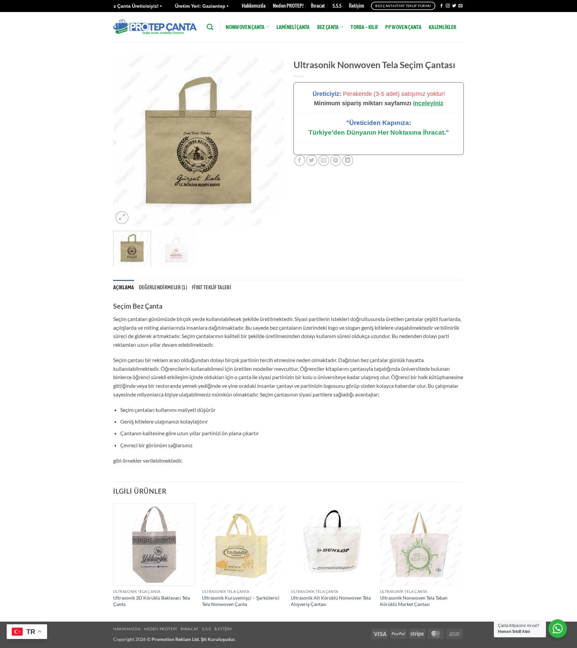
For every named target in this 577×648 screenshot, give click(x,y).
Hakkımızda (253, 6)
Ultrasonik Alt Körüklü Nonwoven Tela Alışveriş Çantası (331, 601)
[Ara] (210, 27)
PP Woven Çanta (403, 27)
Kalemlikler (442, 27)
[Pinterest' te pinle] (335, 160)
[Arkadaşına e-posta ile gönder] (323, 160)
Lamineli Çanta (293, 27)
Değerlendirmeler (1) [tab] (163, 287)
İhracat (318, 6)
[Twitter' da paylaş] (311, 160)
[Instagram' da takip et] (448, 6)
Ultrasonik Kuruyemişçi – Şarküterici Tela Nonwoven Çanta (240, 601)
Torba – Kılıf (364, 27)
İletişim (356, 6)
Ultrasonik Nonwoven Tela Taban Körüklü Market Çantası (413, 601)
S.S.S (337, 6)
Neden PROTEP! (288, 6)
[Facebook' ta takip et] (441, 6)
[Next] (272, 141)
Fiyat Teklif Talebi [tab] (211, 287)
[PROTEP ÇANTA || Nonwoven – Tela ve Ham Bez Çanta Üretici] (155, 26)
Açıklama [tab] (123, 287)
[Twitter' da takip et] (454, 6)
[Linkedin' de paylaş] (347, 160)
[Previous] (125, 141)
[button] (122, 217)
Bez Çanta (328, 27)
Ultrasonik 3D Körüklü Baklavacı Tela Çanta (151, 601)
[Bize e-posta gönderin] (460, 6)
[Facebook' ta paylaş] (299, 160)
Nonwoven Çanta (245, 27)
